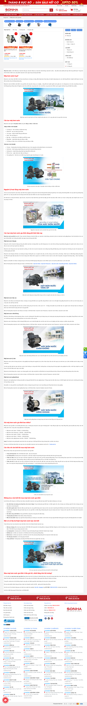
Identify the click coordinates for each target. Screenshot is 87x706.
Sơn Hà (36, 587)
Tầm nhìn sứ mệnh (7, 607)
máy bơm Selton (73, 263)
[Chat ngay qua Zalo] (85, 356)
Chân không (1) (70, 52)
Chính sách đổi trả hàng (29, 610)
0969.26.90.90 (53, 587)
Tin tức (66, 5)
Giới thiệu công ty (7, 605)
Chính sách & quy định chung (30, 615)
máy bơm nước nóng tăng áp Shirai (59, 263)
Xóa (69, 29)
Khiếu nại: (49, 610)
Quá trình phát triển (7, 610)
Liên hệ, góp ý (6, 615)
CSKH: (49, 607)
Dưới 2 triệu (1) (70, 42)
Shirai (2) (69, 35)
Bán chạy (15, 29)
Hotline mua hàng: (51, 605)
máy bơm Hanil (36, 263)
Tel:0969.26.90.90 (7, 636)
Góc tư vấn (59, 5)
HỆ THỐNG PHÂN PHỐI (27, 14)
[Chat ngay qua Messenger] (85, 353)
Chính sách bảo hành (28, 605)
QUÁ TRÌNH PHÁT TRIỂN (52, 14)
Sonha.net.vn (52, 444)
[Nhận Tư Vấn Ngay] (85, 349)
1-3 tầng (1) (69, 64)
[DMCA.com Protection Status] (12, 624)
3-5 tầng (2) (69, 66)
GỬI (40, 620)
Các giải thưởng (6, 612)
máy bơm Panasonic (46, 263)
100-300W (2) (70, 57)
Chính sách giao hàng (28, 607)
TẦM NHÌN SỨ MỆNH (65, 14)
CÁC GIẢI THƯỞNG (39, 14)
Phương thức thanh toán (8, 617)
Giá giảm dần (30, 29)
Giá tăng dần (22, 29)
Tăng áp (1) (69, 49)
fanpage (41, 587)
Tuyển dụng (73, 5)
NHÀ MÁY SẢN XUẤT (78, 14)
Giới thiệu (81, 5)
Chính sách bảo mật (28, 612)
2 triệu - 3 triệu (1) (71, 44)
